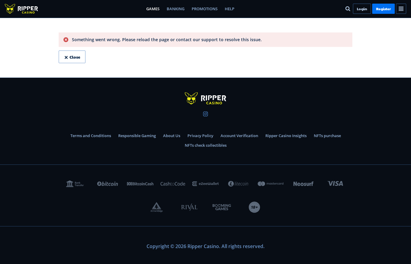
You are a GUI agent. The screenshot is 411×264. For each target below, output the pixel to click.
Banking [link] (175, 8)
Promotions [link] (205, 8)
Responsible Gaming (137, 135)
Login (362, 8)
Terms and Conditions (90, 135)
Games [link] (152, 8)
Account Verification (239, 135)
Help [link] (229, 8)
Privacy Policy (200, 135)
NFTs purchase (327, 135)
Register (383, 8)
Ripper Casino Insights (286, 135)
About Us (171, 135)
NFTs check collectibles (206, 145)
